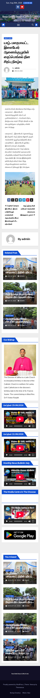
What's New (8, 38)
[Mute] (29, 426)
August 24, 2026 (14, 606)
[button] (33, 25)
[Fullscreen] (33, 426)
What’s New (26, 693)
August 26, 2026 (14, 580)
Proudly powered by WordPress (13, 684)
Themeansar (20, 687)
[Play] (7, 426)
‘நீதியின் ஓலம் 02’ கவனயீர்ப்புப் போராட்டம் (17, 652)
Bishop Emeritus (15, 693)
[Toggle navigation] (18, 24)
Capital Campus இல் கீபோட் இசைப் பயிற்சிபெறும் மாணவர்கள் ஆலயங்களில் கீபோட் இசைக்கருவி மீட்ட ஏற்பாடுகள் (12, 215)
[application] (20, 419)
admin (17, 68)
